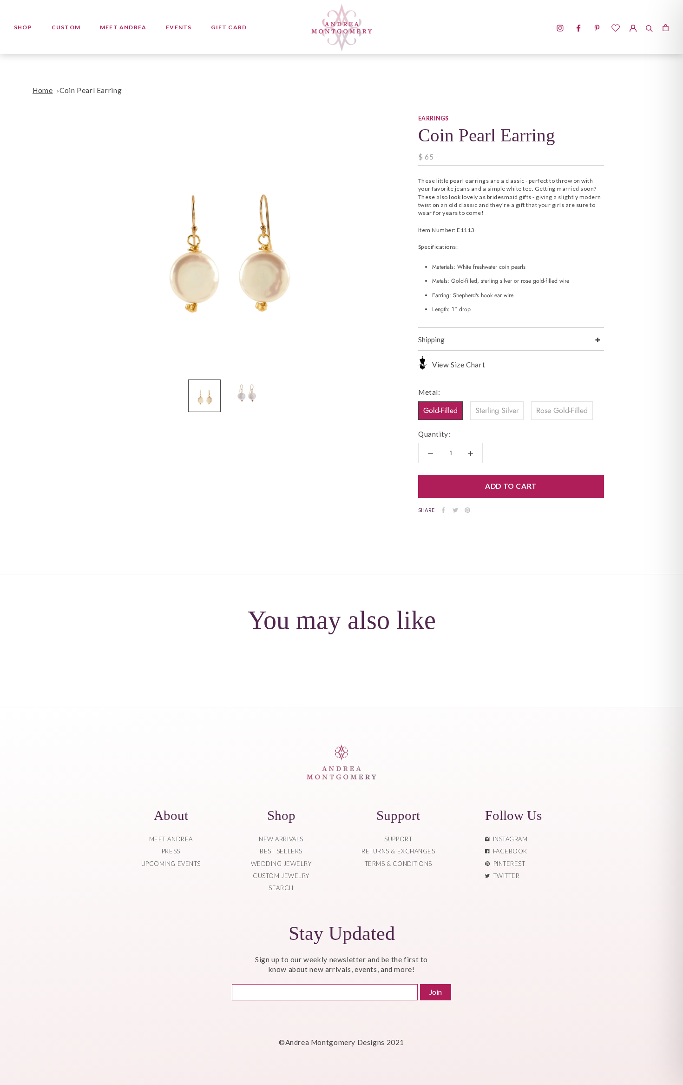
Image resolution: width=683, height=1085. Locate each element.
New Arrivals (281, 839)
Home (43, 90)
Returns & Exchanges (398, 851)
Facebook (508, 851)
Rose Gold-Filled (562, 410)
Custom (66, 27)
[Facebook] (443, 510)
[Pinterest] (467, 510)
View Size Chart (458, 364)
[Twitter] (455, 510)
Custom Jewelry (281, 875)
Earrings (433, 118)
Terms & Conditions (398, 863)
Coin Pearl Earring (90, 90)
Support (398, 839)
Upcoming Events (171, 863)
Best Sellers (281, 851)
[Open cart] (665, 27)
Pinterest (507, 863)
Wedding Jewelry (281, 863)
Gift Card (229, 27)
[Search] (649, 27)
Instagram (509, 839)
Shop (23, 27)
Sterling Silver (497, 410)
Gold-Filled (440, 410)
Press (171, 851)
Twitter (505, 875)
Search (281, 888)
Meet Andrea (123, 27)
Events (178, 27)
